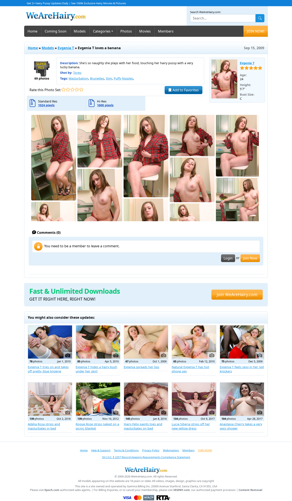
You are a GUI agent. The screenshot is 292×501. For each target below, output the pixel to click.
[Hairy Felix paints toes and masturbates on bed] (146, 399)
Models (80, 31)
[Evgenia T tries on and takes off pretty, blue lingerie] (50, 342)
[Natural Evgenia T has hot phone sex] (194, 342)
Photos (126, 31)
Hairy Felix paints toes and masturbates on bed (143, 426)
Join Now (250, 258)
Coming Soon (55, 31)
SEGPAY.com (181, 490)
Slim (109, 78)
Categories (102, 31)
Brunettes (97, 78)
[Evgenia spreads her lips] (146, 342)
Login (228, 258)
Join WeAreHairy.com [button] (237, 294)
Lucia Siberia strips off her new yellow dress (191, 426)
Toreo (77, 73)
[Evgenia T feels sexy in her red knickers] (242, 342)
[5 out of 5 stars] (81, 89)
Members (166, 31)
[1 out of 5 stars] (63, 89)
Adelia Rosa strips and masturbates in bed (44, 426)
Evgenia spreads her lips (141, 367)
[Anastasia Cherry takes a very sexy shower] (242, 399)
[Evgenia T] (224, 78)
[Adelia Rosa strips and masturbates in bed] (50, 399)
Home (32, 31)
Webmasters (171, 450)
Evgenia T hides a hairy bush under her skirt (96, 369)
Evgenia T (66, 48)
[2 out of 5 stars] (68, 89)
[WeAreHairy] (146, 470)
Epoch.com (51, 490)
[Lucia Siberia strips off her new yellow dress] (194, 399)
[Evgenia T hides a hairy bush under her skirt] (98, 342)
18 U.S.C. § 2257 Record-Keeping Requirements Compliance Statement (146, 457)
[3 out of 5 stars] (72, 89)
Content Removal (250, 490)
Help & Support (101, 450)
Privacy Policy (150, 450)
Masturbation (78, 78)
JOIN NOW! (255, 31)
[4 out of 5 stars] (77, 89)
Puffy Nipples (123, 78)
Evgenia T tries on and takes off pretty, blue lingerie (48, 369)
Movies (145, 31)
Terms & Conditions (126, 450)
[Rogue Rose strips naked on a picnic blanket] (98, 399)
